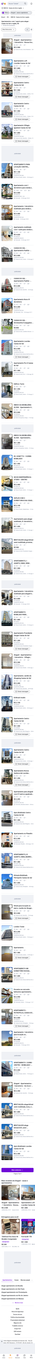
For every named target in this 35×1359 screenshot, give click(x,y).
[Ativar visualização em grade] (31, 29)
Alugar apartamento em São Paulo (12, 1289)
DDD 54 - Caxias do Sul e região (20, 17)
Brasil (3, 17)
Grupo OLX (17, 1328)
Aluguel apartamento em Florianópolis (14, 1292)
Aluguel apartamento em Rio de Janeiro (14, 1295)
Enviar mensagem (23, 76)
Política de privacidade (17, 1317)
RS (8, 17)
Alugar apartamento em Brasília (12, 1286)
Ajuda (17, 1308)
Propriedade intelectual (17, 1320)
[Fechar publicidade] (2, 1341)
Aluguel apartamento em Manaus (12, 1299)
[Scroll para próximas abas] (32, 1280)
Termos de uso (17, 1314)
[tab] (7, 1280)
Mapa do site (17, 1323)
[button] (17, 3)
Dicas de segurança (17, 1311)
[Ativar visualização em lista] (27, 29)
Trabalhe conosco (17, 1326)
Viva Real (17, 1334)
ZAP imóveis (17, 1331)
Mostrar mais (19, 1303)
